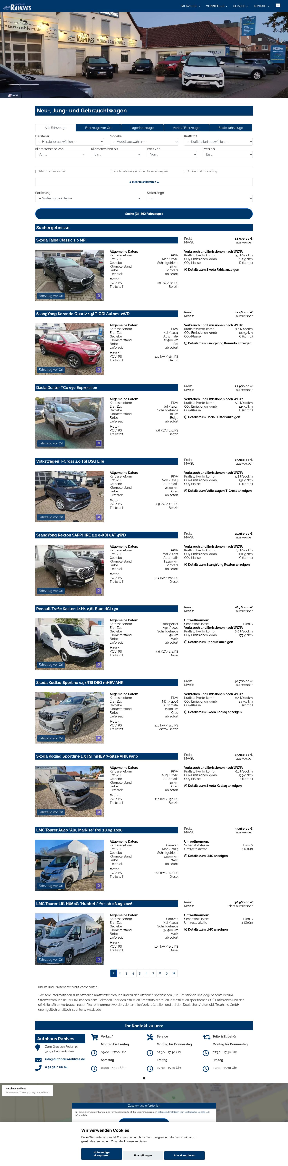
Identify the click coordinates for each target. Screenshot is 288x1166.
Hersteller (42, 136)
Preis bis (209, 149)
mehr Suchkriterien (144, 182)
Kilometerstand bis (104, 149)
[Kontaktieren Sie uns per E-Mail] (278, 5)
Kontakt (260, 6)
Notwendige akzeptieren (102, 1154)
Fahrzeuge (189, 6)
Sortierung (43, 193)
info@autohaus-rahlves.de (65, 1059)
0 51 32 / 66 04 (56, 1067)
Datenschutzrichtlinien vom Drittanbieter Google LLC (184, 1112)
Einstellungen (143, 1155)
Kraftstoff (190, 136)
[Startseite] (17, 6)
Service (239, 6)
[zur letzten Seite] (174, 973)
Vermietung (215, 6)
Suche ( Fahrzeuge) (144, 214)
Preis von (153, 149)
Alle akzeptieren (184, 1155)
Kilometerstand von (49, 149)
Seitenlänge (155, 193)
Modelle (115, 136)
